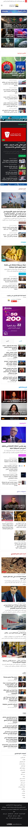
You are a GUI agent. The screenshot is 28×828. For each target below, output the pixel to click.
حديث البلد (23, 774)
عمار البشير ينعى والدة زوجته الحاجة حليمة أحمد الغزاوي (9, 745)
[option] (14, 32)
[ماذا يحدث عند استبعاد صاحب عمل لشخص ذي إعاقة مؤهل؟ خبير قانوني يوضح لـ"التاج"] (20, 535)
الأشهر (7, 341)
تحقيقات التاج (22, 768)
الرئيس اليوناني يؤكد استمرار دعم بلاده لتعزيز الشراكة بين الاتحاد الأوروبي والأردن (10, 355)
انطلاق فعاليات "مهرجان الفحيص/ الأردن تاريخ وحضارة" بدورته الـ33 (10, 363)
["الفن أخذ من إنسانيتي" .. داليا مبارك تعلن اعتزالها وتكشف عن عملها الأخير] (14, 397)
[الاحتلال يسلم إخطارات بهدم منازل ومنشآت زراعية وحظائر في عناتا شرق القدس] (22, 103)
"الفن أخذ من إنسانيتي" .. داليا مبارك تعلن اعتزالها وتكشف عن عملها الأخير (14, 400)
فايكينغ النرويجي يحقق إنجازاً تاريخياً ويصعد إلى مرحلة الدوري (9, 161)
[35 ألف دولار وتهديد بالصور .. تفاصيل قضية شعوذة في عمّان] (7, 43)
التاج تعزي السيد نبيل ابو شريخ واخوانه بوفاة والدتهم (10, 727)
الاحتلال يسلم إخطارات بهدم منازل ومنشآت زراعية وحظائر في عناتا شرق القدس (10, 104)
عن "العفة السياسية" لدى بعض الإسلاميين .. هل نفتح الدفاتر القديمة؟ (10, 698)
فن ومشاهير (22, 784)
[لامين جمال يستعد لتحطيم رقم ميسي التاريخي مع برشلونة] (22, 110)
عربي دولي (23, 782)
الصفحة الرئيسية (22, 813)
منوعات (23, 795)
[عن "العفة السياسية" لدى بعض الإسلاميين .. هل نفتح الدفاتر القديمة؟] (22, 698)
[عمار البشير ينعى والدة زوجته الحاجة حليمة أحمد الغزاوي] (22, 746)
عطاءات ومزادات (21, 786)
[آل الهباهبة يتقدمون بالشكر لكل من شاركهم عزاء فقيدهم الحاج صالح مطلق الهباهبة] (22, 718)
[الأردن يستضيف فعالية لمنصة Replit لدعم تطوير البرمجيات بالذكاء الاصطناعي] (23, 474)
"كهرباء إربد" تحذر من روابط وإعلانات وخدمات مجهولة (10, 461)
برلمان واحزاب (22, 763)
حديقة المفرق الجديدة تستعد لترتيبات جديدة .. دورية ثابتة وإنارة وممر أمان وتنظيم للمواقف (7, 526)
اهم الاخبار (23, 765)
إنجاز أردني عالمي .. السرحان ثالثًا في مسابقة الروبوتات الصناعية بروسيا (14, 661)
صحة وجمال (22, 780)
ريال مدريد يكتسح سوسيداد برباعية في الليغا (10, 167)
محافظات (23, 789)
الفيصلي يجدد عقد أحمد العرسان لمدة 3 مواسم (11, 173)
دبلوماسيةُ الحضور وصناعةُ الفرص (10, 678)
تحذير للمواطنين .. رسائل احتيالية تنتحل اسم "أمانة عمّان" (20, 37)
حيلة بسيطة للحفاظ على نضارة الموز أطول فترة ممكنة (15, 266)
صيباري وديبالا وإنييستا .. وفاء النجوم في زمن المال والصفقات (9, 179)
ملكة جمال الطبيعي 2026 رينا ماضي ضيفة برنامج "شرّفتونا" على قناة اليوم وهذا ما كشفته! (10, 370)
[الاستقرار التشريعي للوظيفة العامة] (22, 705)
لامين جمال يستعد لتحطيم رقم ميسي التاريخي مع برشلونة (9, 111)
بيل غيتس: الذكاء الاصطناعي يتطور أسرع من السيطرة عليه (14, 447)
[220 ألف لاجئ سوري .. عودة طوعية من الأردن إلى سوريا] (22, 234)
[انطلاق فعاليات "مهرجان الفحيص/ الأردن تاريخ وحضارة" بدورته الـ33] (22, 362)
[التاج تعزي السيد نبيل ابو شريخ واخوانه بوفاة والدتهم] (22, 727)
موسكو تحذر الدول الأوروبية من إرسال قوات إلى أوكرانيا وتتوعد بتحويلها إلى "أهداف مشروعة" (15, 213)
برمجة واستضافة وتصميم (17, 824)
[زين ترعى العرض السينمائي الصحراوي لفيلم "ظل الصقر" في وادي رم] (22, 378)
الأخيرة (20, 341)
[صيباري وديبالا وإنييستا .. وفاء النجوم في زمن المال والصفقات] (22, 178)
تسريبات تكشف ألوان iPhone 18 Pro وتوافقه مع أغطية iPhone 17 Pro (9, 484)
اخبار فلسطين (22, 761)
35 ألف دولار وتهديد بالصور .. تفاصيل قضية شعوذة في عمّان (8, 47)
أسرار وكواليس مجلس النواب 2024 (15, 818)
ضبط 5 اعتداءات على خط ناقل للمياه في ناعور (14, 577)
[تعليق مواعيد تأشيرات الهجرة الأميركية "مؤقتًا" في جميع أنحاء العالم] (22, 227)
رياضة (24, 776)
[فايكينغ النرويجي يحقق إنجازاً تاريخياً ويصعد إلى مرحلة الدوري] (22, 160)
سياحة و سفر (22, 778)
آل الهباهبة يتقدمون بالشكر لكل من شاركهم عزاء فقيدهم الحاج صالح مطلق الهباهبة (10, 719)
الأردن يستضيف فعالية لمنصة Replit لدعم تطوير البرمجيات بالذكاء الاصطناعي (10, 476)
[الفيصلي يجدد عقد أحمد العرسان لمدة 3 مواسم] (22, 172)
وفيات (24, 797)
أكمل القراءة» (22, 222)
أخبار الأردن (23, 757)
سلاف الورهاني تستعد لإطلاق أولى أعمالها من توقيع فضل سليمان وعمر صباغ (15, 414)
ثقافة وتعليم (22, 770)
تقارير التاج (10, 815)
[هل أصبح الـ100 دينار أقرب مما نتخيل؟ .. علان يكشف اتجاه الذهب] (20, 516)
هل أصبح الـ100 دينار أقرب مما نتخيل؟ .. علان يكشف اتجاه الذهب (20, 525)
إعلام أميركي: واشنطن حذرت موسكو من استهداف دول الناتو (10, 91)
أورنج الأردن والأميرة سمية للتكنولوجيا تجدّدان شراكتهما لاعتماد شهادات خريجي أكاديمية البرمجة (10, 468)
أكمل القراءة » (22, 155)
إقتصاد (24, 759)
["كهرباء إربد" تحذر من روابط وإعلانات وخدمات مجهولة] (22, 460)
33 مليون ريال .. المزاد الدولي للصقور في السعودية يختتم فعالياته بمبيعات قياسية (10, 280)
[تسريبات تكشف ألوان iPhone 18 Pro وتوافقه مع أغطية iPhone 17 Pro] (22, 482)
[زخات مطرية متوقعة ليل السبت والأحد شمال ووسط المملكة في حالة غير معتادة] (20, 43)
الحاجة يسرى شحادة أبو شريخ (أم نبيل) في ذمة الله (10, 732)
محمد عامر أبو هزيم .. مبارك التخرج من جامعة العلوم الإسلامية (9, 347)
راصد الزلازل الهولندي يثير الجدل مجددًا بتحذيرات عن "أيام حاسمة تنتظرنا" (9, 287)
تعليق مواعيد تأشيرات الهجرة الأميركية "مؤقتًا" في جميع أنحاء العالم (10, 229)
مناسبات (23, 793)
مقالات (23, 791)
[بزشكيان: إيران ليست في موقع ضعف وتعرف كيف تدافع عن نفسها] (22, 82)
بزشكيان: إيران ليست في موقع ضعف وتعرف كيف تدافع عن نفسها (9, 83)
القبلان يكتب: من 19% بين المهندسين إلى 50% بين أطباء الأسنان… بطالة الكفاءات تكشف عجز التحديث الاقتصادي (15, 606)
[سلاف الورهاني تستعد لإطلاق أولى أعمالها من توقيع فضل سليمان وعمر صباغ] (14, 409)
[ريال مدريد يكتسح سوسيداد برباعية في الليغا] (22, 166)
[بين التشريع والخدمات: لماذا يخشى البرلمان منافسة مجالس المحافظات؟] (22, 684)
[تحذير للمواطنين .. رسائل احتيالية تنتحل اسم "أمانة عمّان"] (20, 33)
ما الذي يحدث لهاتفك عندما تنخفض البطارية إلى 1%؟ (10, 98)
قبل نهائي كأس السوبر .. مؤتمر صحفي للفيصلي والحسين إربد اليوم (15, 147)
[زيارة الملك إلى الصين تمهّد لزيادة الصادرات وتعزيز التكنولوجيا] (22, 691)
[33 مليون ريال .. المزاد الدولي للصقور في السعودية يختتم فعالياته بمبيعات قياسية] (22, 278)
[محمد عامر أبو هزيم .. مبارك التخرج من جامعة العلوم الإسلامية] (22, 347)
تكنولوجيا (23, 772)
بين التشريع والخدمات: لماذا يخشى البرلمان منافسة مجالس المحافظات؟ (10, 684)
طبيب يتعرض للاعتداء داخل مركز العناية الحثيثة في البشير (13, 1)
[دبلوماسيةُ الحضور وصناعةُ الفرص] (22, 678)
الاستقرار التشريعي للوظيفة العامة (10, 705)
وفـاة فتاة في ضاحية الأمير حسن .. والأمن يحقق (15, 634)
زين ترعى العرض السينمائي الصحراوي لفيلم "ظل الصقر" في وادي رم (9, 378)
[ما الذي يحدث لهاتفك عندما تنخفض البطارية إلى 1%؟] (22, 97)
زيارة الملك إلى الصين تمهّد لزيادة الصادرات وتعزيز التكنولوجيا (10, 691)
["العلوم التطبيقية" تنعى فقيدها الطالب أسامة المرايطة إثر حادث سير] (22, 739)
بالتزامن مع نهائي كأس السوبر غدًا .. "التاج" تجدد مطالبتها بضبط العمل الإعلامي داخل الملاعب (15, 27)
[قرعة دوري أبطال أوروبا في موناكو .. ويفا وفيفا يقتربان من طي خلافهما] (13, 68)
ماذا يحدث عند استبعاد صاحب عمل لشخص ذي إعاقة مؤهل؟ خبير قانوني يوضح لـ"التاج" (20, 545)
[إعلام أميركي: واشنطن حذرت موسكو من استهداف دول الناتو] (22, 89)
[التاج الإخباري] (14, 5)
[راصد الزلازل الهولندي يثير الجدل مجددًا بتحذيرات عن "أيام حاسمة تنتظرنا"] (22, 285)
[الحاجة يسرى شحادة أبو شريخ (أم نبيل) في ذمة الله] (22, 733)
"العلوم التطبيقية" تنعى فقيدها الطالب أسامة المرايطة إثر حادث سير (10, 739)
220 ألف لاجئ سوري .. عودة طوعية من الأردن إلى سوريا (10, 235)
